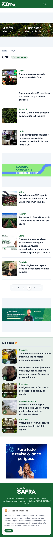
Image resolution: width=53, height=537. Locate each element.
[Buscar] (45, 4)
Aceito (8, 531)
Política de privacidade (30, 525)
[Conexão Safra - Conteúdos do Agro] (9, 4)
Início (4, 50)
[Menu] (50, 4)
